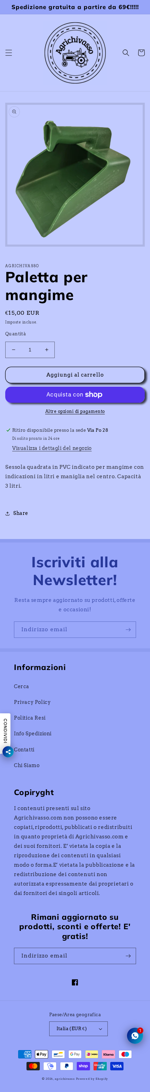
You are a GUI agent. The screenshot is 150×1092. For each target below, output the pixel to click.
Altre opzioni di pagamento (75, 411)
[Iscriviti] (128, 629)
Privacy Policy (32, 702)
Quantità (15, 333)
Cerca (21, 686)
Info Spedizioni (33, 733)
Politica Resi (30, 718)
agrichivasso (65, 1078)
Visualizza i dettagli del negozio (52, 448)
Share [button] (20, 513)
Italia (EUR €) (72, 1028)
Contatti (24, 749)
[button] (8, 52)
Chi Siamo (26, 765)
